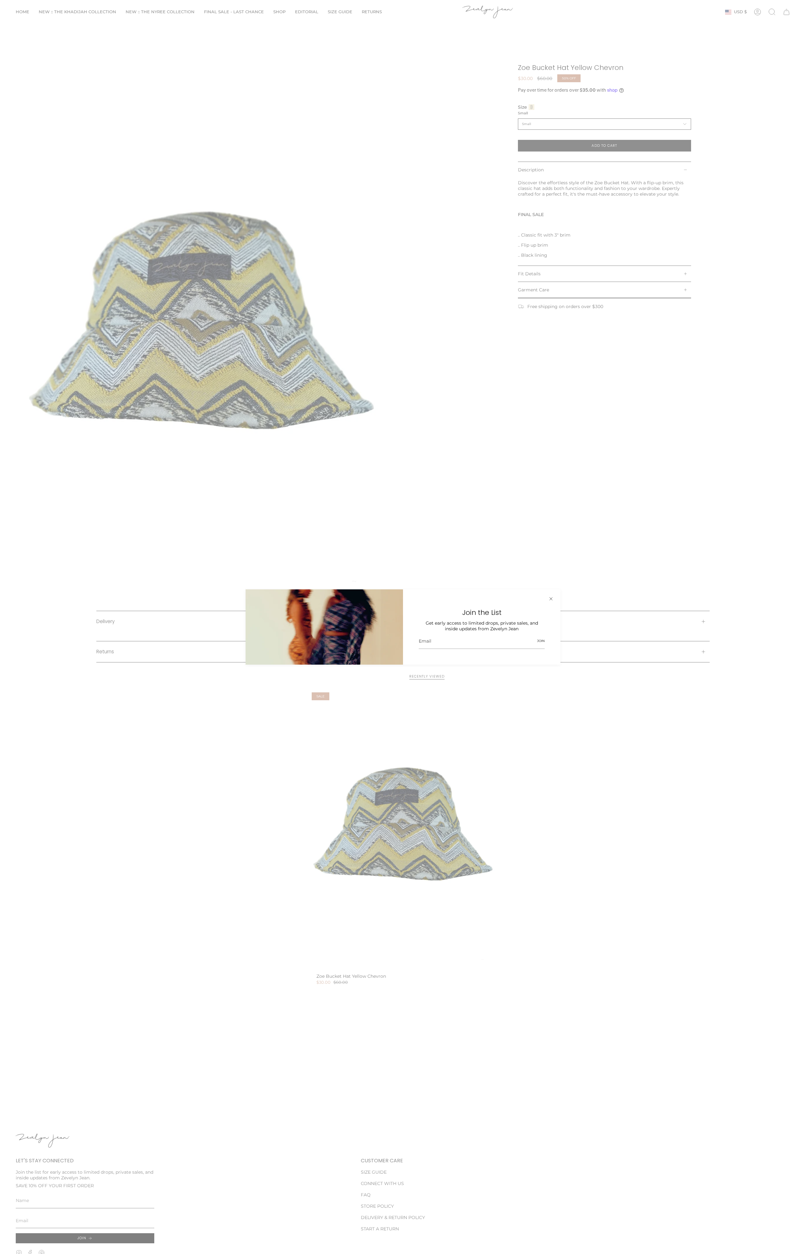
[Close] (551, 599)
